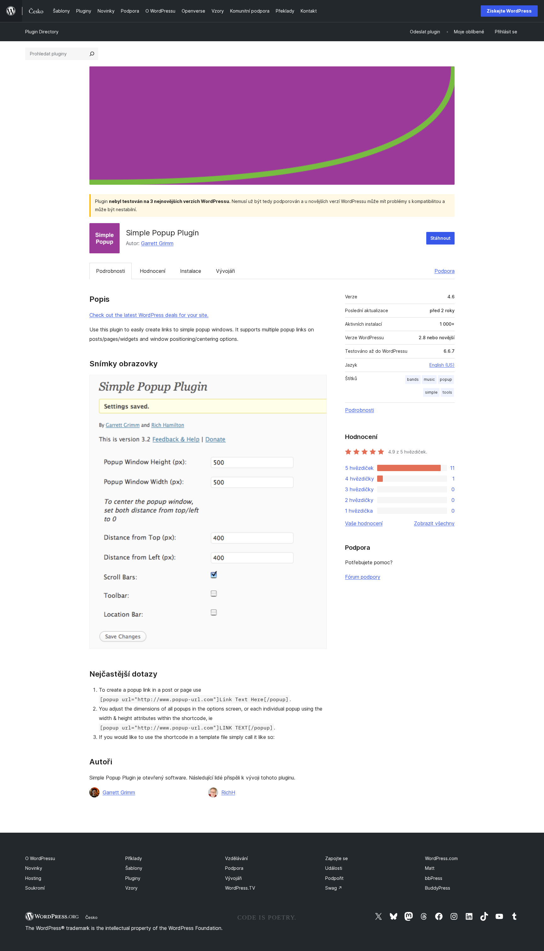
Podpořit (334, 878)
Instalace (190, 271)
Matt (429, 868)
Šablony (133, 868)
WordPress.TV (240, 888)
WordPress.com (441, 858)
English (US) (442, 365)
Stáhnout (440, 238)
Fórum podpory (362, 577)
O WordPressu (40, 858)
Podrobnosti (110, 271)
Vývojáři (225, 271)
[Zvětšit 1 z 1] (318, 383)
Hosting (33, 878)
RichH (228, 792)
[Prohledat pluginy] (92, 54)
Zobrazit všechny (434, 523)
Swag (333, 888)
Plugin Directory (42, 31)
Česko (91, 917)
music (429, 379)
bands (413, 379)
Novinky (33, 868)
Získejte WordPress (509, 11)
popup (446, 379)
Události (333, 868)
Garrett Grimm (157, 243)
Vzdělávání (236, 858)
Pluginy (132, 878)
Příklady (133, 858)
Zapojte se (336, 858)
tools (447, 392)
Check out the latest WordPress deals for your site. (148, 315)
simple (431, 392)
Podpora (444, 271)
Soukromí (35, 888)
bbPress (433, 878)
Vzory (131, 888)
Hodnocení (152, 271)
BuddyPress (437, 888)
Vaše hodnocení (363, 523)
